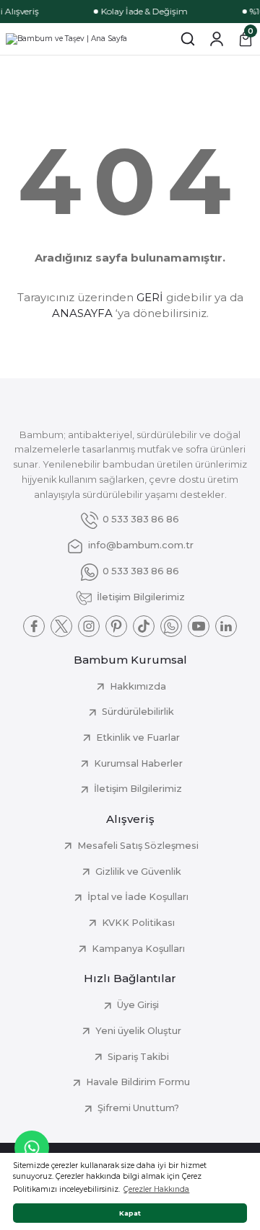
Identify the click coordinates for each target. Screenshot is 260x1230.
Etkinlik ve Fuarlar (138, 737)
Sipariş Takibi (138, 1056)
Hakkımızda (138, 686)
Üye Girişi (138, 1004)
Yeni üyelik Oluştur (138, 1030)
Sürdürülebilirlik (138, 711)
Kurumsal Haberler (138, 763)
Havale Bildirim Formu (138, 1082)
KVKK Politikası (138, 922)
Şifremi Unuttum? (138, 1107)
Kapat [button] (130, 1213)
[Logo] (66, 39)
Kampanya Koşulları (138, 948)
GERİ (149, 297)
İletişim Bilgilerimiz (138, 788)
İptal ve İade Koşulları (137, 896)
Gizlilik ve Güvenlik (138, 871)
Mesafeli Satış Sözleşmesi (138, 845)
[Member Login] (216, 39)
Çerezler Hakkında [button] (156, 1189)
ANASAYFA (82, 313)
